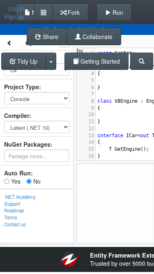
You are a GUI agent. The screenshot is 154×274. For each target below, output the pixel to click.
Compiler (16, 115)
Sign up (14, 16)
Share (49, 36)
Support (12, 203)
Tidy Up (26, 61)
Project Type (21, 87)
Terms (10, 217)
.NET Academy (20, 196)
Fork (73, 12)
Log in (16, 8)
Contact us (15, 224)
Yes (15, 181)
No (36, 181)
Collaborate (97, 36)
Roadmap (14, 210)
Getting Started (99, 61)
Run (117, 12)
